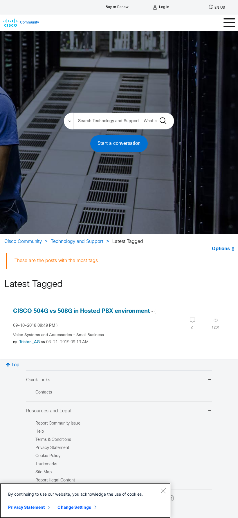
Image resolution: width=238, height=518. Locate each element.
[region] (85, 500)
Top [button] (15, 365)
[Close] (163, 491)
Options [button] (221, 249)
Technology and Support (77, 241)
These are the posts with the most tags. (57, 261)
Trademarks (46, 464)
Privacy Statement (26, 507)
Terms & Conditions (53, 440)
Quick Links (38, 380)
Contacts (43, 392)
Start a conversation (119, 143)
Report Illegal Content (55, 480)
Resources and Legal (48, 411)
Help (39, 432)
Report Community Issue (57, 423)
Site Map (43, 472)
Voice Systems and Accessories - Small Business (58, 335)
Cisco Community (23, 241)
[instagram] (171, 498)
